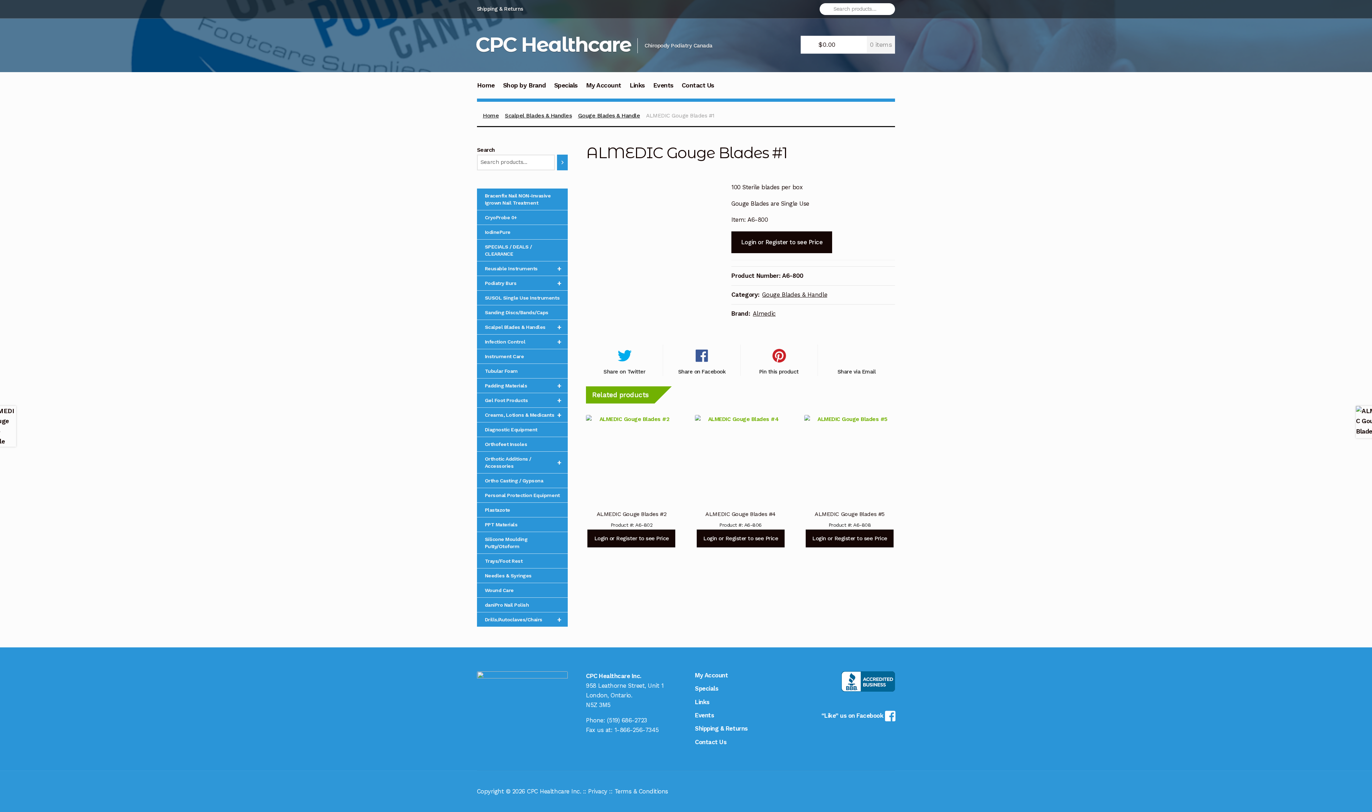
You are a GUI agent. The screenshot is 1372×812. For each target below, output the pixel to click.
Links (637, 85)
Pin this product (779, 372)
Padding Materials (523, 385)
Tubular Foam (501, 371)
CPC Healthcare (553, 44)
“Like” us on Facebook (853, 715)
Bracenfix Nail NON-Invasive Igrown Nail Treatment (518, 199)
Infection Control (523, 341)
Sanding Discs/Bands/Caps (516, 312)
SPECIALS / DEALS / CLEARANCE (508, 250)
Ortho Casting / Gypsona (514, 480)
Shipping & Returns (500, 9)
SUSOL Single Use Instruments (522, 298)
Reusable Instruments (523, 268)
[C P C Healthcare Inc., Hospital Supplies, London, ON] (868, 681)
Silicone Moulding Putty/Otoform (506, 542)
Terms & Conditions (641, 791)
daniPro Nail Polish (507, 605)
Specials (566, 85)
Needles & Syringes (508, 575)
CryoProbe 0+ (501, 217)
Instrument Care (504, 356)
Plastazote (497, 510)
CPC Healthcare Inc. (554, 791)
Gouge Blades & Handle (609, 115)
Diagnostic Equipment (511, 429)
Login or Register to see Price (781, 242)
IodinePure (498, 232)
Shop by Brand (524, 85)
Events (663, 85)
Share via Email (856, 372)
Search (486, 150)
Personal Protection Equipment (522, 495)
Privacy (597, 791)
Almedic (764, 313)
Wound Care (499, 590)
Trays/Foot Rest (504, 561)
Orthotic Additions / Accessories (523, 462)
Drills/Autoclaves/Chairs (523, 619)
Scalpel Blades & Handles (538, 115)
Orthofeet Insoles (506, 444)
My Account (603, 85)
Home (486, 85)
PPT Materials (501, 524)
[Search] (562, 162)
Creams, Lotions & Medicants (523, 415)
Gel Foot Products (523, 400)
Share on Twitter (624, 372)
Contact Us (698, 85)
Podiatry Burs (523, 283)
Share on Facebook (702, 372)
